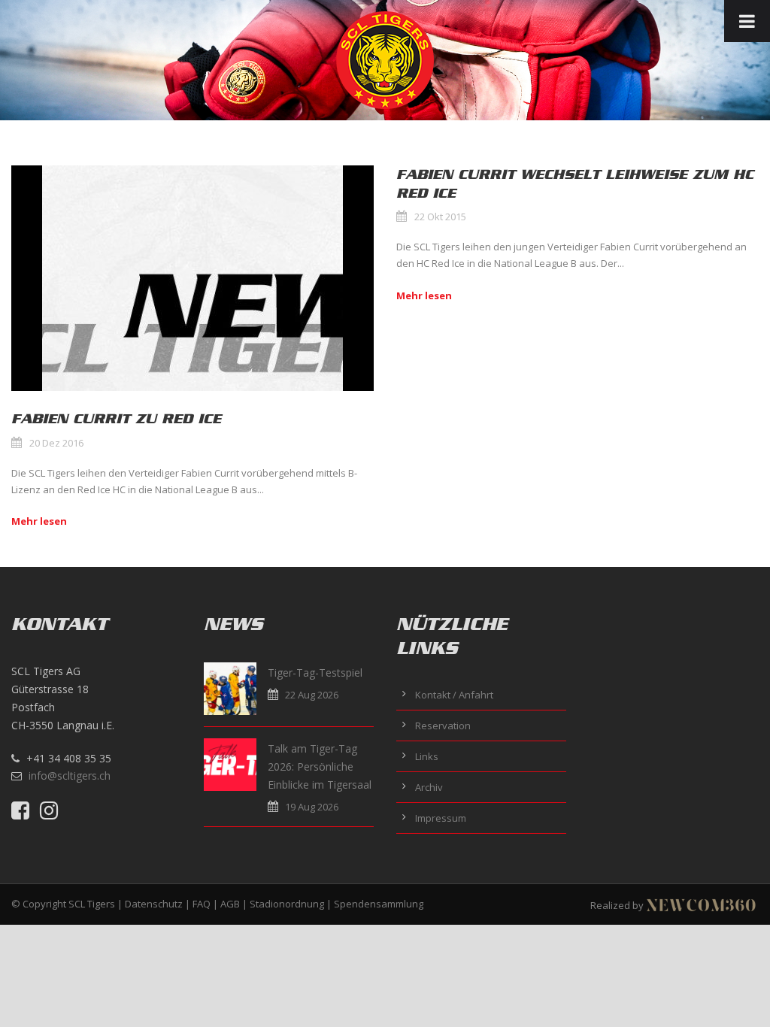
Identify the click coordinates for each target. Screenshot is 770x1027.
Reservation (443, 725)
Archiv (429, 787)
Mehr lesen (39, 521)
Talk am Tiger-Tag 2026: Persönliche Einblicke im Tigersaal (319, 766)
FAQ (201, 903)
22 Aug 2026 (311, 694)
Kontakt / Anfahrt (454, 694)
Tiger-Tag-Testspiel (315, 672)
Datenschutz (154, 903)
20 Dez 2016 (56, 443)
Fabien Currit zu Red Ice (116, 418)
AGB (230, 903)
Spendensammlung (378, 903)
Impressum (440, 818)
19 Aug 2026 (311, 806)
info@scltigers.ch (70, 775)
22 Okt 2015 (440, 216)
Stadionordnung (287, 903)
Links (426, 756)
